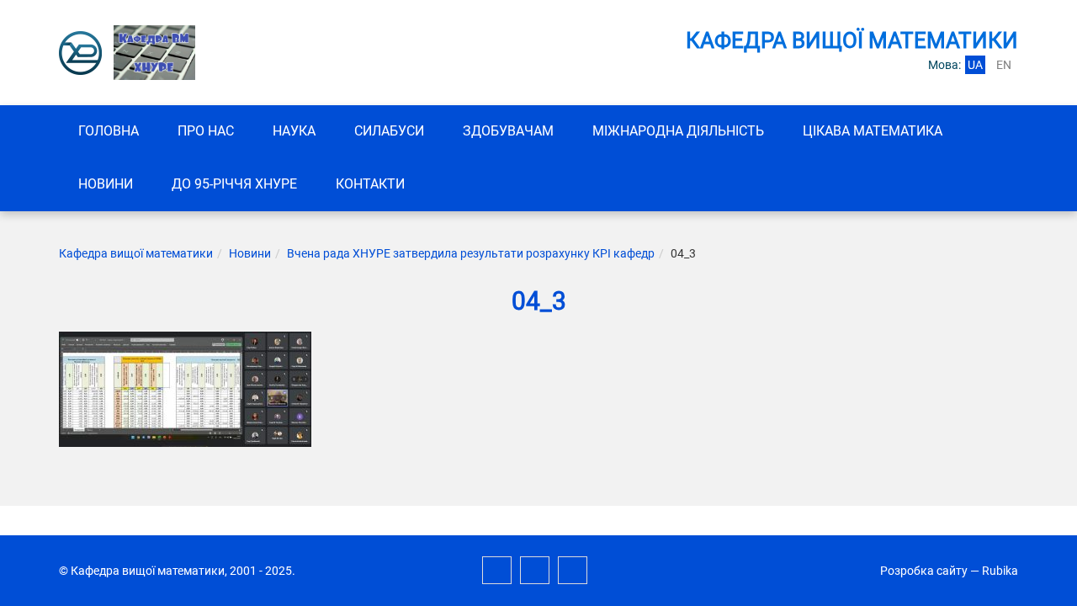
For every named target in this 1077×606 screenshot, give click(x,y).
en (1003, 65)
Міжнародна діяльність (678, 131)
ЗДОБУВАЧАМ (508, 131)
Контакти (370, 184)
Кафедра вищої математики (136, 253)
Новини (105, 184)
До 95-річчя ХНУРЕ (234, 184)
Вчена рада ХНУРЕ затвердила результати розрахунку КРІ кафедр (471, 253)
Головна (108, 131)
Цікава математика (872, 131)
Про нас (206, 131)
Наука (294, 131)
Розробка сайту (924, 570)
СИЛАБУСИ (389, 131)
